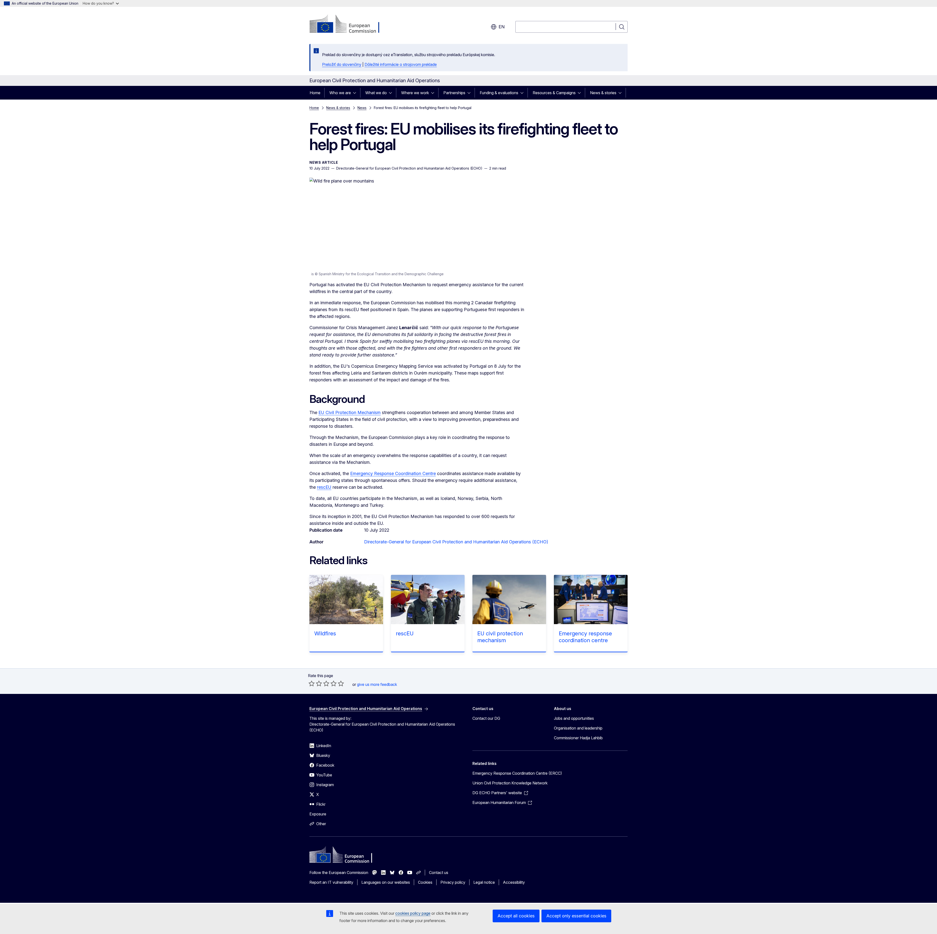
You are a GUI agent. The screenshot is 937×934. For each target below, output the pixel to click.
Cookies (425, 882)
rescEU (324, 487)
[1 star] (311, 683)
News (362, 108)
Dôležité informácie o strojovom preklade (401, 64)
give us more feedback (377, 684)
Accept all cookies (516, 915)
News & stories (603, 92)
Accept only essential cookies (576, 915)
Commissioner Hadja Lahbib (578, 737)
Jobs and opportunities (574, 718)
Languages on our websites (385, 882)
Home (315, 92)
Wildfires (325, 633)
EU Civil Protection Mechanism (349, 412)
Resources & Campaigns (554, 92)
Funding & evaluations (499, 92)
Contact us (438, 872)
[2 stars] (315, 683)
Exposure (317, 814)
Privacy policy (452, 882)
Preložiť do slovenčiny (341, 64)
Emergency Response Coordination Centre (393, 473)
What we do (376, 92)
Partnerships (454, 92)
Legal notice (484, 882)
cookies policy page (412, 913)
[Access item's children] (356, 93)
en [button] (502, 26)
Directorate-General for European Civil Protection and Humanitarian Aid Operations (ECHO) (456, 541)
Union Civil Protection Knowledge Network (510, 783)
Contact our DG (486, 718)
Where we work (415, 92)
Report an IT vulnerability (331, 882)
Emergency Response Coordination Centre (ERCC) (517, 773)
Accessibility (514, 882)
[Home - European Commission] (348, 24)
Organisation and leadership (578, 728)
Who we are (340, 92)
